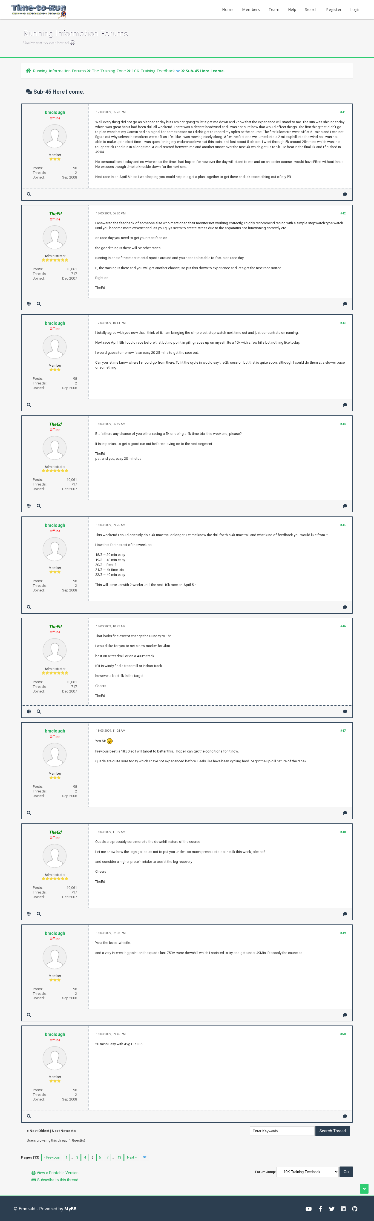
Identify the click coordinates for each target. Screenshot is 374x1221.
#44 (343, 424)
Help (292, 9)
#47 (343, 730)
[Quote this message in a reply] (345, 194)
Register (333, 9)
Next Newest (62, 1131)
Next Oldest (39, 1131)
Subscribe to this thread (57, 1180)
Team (274, 9)
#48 (343, 832)
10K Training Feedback (153, 70)
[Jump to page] (144, 1157)
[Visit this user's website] (29, 304)
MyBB (70, 1209)
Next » (132, 1157)
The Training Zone (109, 70)
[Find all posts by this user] (29, 194)
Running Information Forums (59, 70)
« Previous (52, 1157)
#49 (343, 933)
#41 (343, 112)
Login (355, 9)
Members (251, 9)
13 (119, 1157)
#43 (343, 323)
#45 (343, 525)
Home (228, 9)
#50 (343, 1034)
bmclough (55, 112)
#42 (343, 213)
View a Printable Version (58, 1173)
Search (311, 9)
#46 (343, 626)
